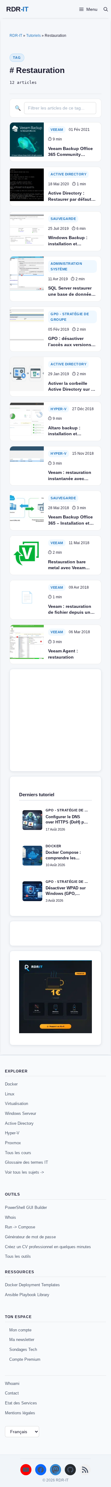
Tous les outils (18, 1256)
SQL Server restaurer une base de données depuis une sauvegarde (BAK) (71, 291)
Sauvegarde (63, 219)
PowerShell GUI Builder (26, 1207)
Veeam (57, 129)
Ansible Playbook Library (27, 1294)
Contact (12, 1393)
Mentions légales (20, 1413)
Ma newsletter (21, 1339)
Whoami (12, 1383)
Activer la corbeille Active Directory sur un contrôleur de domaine (72, 387)
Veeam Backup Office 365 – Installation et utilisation (70, 520)
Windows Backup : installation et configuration (68, 241)
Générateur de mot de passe (30, 1237)
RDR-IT (17, 9)
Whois (10, 1217)
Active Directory (19, 1123)
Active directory (68, 174)
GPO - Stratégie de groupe (70, 317)
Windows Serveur (20, 1113)
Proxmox (13, 1143)
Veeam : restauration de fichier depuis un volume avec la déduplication (69, 610)
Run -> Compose (20, 1227)
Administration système (66, 266)
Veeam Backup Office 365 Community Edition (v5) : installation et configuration (70, 152)
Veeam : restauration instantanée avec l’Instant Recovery (69, 476)
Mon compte (20, 1330)
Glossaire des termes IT (26, 1162)
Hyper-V (59, 409)
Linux (9, 1094)
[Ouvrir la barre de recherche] (106, 9)
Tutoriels (33, 35)
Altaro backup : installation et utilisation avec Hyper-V (72, 431)
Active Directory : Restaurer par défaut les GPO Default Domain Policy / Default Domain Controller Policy (69, 196)
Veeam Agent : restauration (63, 654)
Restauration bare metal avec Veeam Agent (67, 565)
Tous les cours (18, 1152)
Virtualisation (16, 1103)
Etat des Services (21, 1403)
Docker (11, 1084)
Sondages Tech (23, 1349)
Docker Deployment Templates (32, 1285)
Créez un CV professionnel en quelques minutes (48, 1246)
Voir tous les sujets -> (24, 1172)
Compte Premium (24, 1359)
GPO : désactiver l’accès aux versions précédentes (69, 342)
